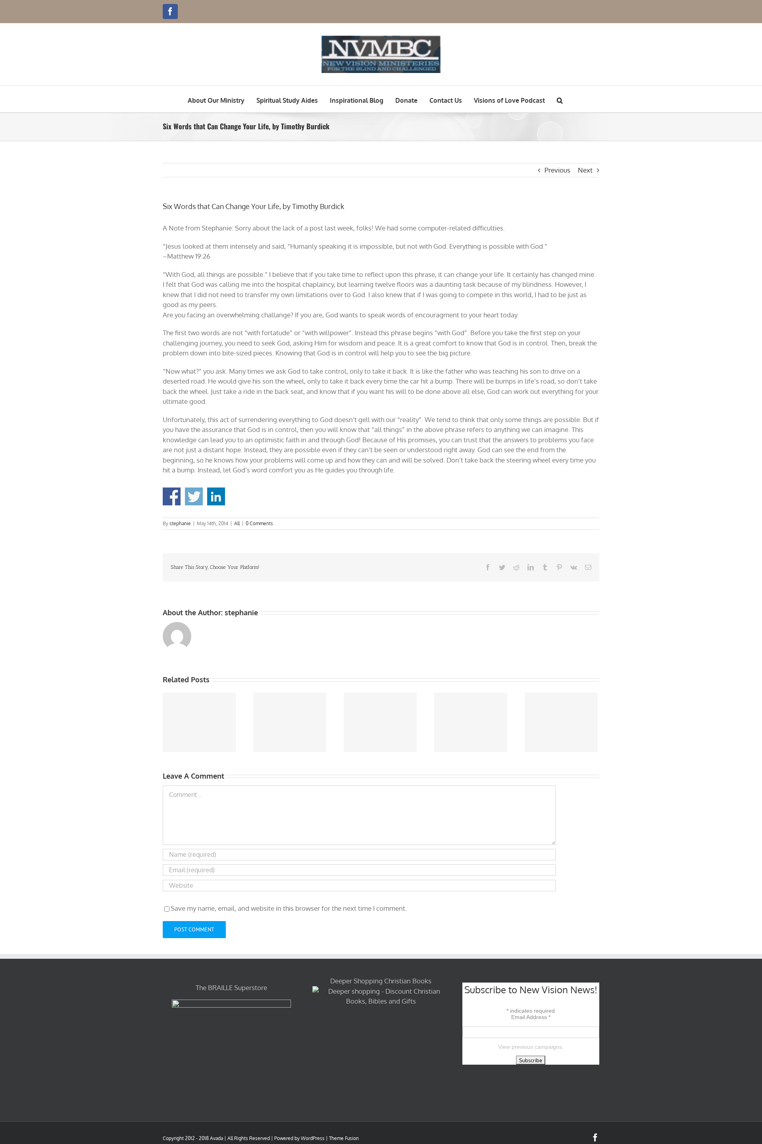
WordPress (313, 1138)
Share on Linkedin (216, 496)
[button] (560, 99)
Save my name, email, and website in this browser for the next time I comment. (289, 908)
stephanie (180, 523)
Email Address (530, 1017)
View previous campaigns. (531, 1047)
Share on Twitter (194, 496)
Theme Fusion (344, 1138)
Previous (557, 170)
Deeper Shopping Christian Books (380, 981)
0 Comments (259, 523)
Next (585, 170)
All (237, 523)
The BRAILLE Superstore (231, 987)
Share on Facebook (172, 496)
